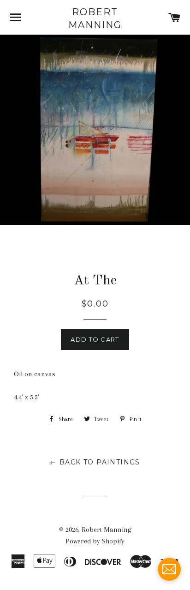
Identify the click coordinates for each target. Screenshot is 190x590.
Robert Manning (95, 18)
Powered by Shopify (95, 541)
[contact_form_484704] (169, 569)
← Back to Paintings (95, 462)
